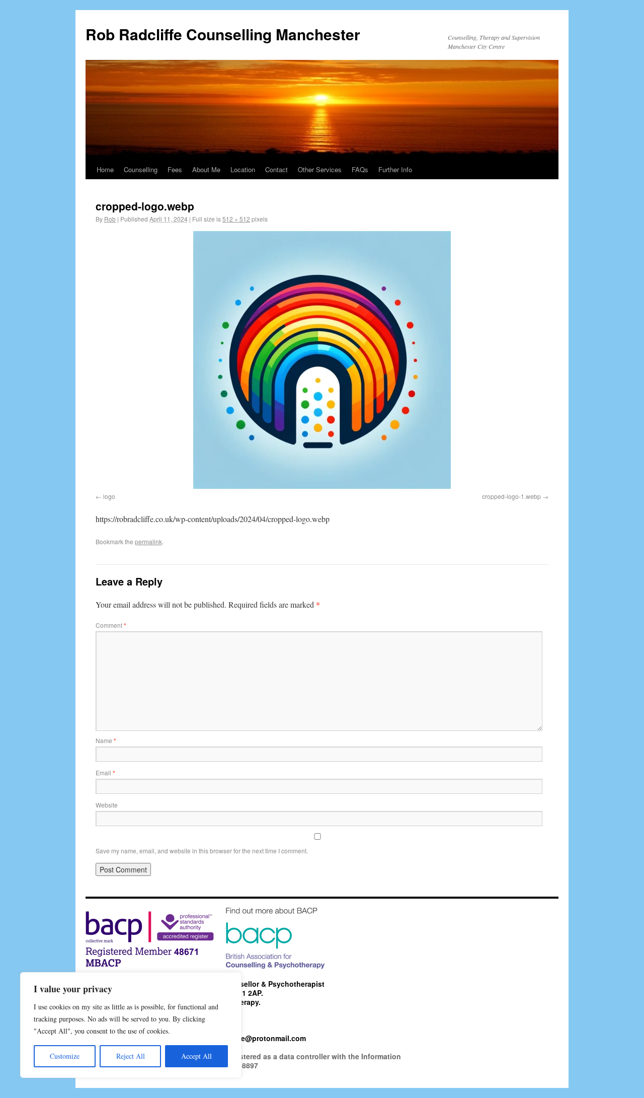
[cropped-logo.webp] (322, 360)
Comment (111, 625)
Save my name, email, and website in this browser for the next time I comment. (202, 850)
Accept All (196, 1056)
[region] (131, 1025)
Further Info (395, 169)
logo (109, 496)
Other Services (320, 169)
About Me (206, 169)
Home (105, 169)
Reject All (130, 1056)
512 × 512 (236, 218)
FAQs (360, 169)
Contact (276, 169)
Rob (110, 218)
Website (107, 804)
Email (105, 772)
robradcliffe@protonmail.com (256, 1038)
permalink (148, 541)
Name (106, 740)
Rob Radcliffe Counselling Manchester (223, 34)
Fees (175, 169)
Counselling (140, 169)
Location (242, 169)
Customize (64, 1056)
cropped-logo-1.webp (511, 496)
